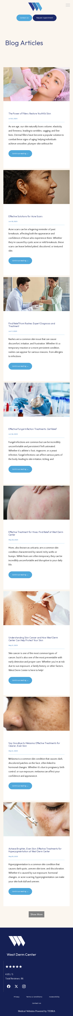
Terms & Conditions (34, 997)
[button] (68, 5)
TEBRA (51, 1011)
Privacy (16, 997)
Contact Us (36, 1003)
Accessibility (54, 997)
